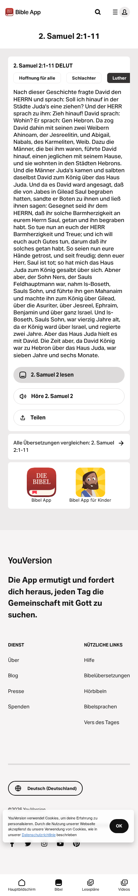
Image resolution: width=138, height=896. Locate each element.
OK (119, 825)
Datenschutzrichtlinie (39, 834)
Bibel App (41, 500)
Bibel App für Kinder (90, 500)
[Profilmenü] (120, 12)
